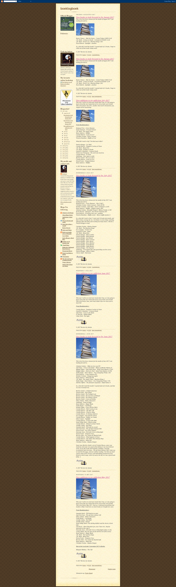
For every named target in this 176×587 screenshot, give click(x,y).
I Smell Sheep (65, 245)
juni (65, 133)
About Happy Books (67, 215)
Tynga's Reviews (66, 262)
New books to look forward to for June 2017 (94, 336)
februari (66, 141)
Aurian (64, 174)
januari (66, 143)
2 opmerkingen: (96, 55)
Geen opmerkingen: (97, 96)
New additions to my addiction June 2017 (93, 273)
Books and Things (67, 230)
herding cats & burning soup (66, 242)
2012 (63, 154)
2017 (63, 111)
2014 (63, 150)
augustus (66, 113)
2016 (63, 145)
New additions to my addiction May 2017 (93, 477)
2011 (63, 156)
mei (65, 135)
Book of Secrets (66, 228)
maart (65, 139)
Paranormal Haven (67, 251)
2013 (63, 152)
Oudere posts (111, 569)
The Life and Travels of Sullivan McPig (67, 259)
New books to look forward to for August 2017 (68, 117)
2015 (63, 147)
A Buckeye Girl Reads (67, 213)
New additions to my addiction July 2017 (69, 127)
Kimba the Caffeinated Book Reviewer (68, 248)
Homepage (92, 569)
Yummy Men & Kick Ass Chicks (67, 265)
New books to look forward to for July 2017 (94, 175)
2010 (63, 158)
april (65, 137)
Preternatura (65, 256)
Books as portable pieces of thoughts (67, 233)
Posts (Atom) (89, 573)
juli (65, 131)
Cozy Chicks (65, 236)
